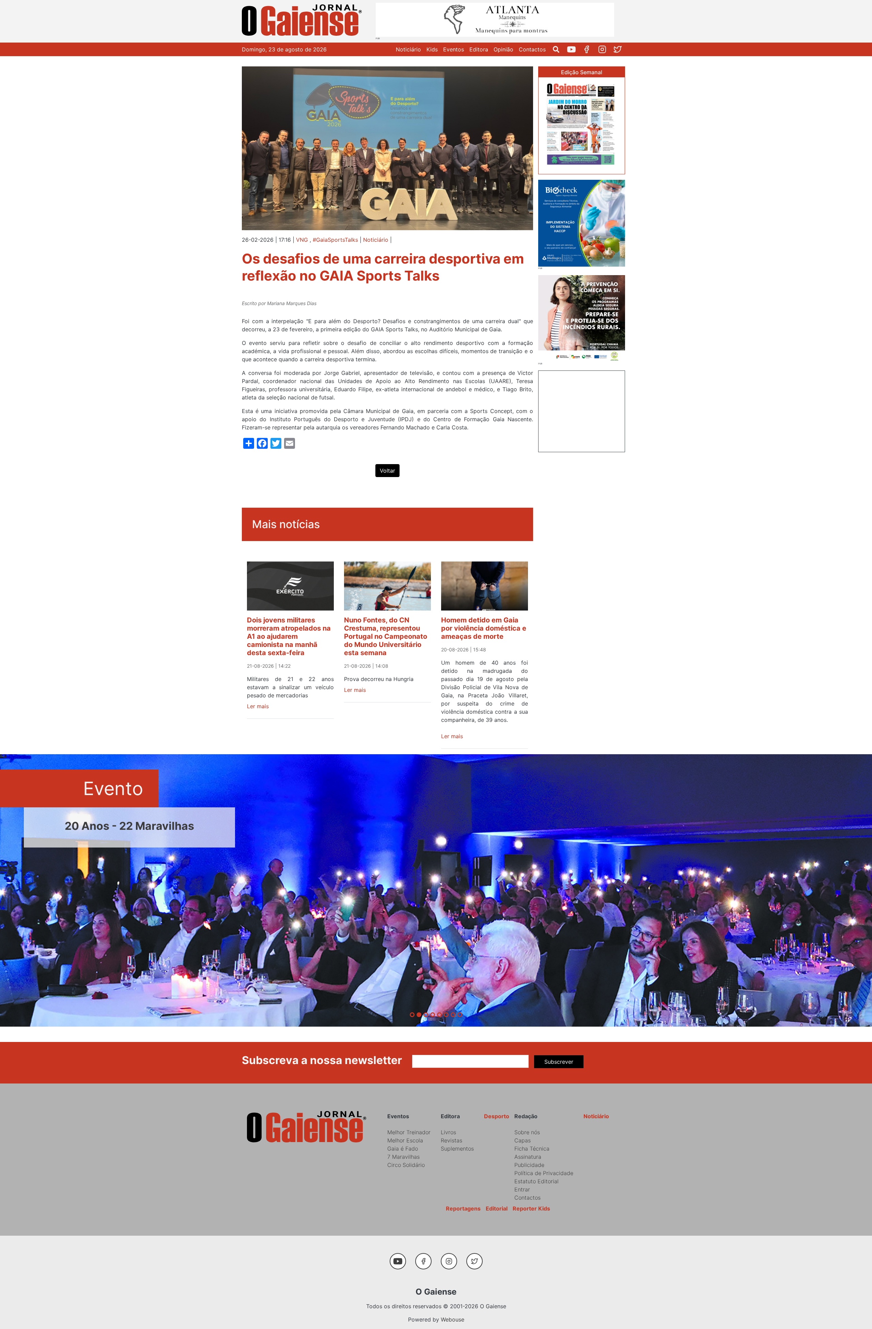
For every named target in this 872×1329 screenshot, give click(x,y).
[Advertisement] (581, 410)
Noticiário (408, 49)
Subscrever (558, 1061)
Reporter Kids (531, 1208)
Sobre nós (527, 1132)
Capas (522, 1140)
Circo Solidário (406, 1164)
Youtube (574, 49)
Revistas (451, 1140)
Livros (448, 1132)
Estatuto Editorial (536, 1181)
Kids (432, 49)
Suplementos (457, 1148)
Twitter (620, 49)
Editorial (497, 1208)
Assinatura (527, 1156)
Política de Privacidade (543, 1173)
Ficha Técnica (531, 1148)
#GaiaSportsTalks (335, 239)
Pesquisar (559, 49)
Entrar (522, 1189)
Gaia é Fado (402, 1148)
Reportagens (463, 1208)
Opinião (503, 49)
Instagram (605, 49)
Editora (478, 49)
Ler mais (258, 706)
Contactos (532, 49)
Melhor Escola (405, 1140)
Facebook (589, 49)
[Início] (303, 21)
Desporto (496, 1116)
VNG (302, 239)
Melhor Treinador (409, 1132)
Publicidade (529, 1164)
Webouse (452, 1319)
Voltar (387, 470)
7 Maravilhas (403, 1156)
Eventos (453, 49)
